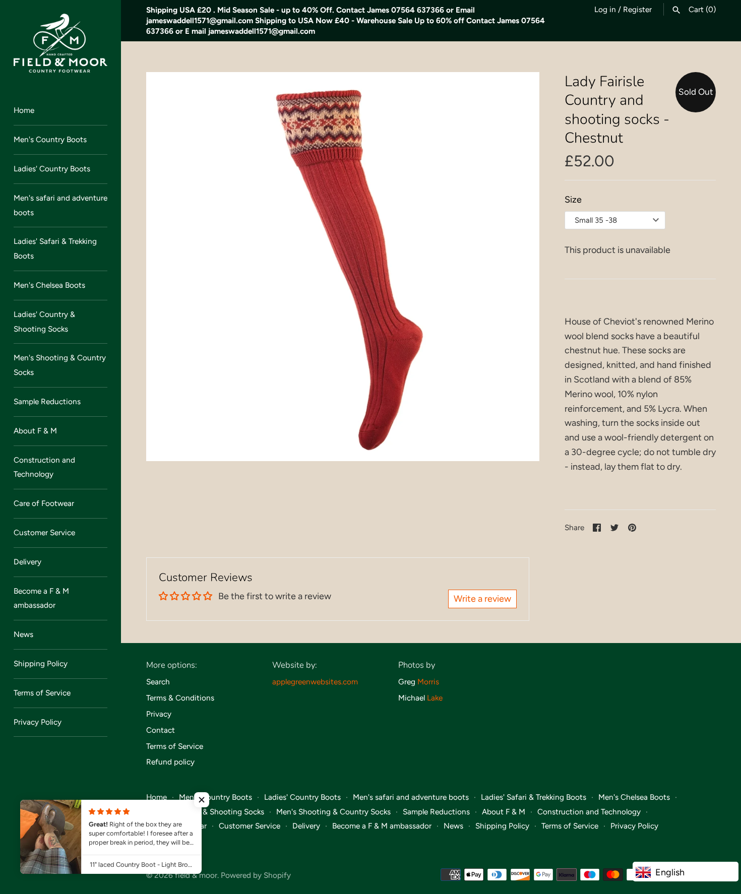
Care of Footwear (44, 503)
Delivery (27, 561)
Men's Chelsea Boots (49, 285)
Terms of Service (42, 692)
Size (573, 199)
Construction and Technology (44, 467)
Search (158, 681)
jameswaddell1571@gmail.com (199, 20)
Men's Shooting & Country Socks (60, 365)
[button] (201, 799)
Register (637, 9)
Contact (160, 730)
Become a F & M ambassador (41, 598)
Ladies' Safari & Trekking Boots (55, 248)
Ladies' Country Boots (52, 168)
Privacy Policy (37, 722)
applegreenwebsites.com (315, 681)
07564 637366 (417, 10)
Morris (428, 681)
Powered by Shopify (256, 875)
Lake (435, 698)
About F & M (35, 430)
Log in (605, 9)
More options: (171, 665)
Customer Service (44, 532)
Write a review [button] (482, 598)
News (23, 634)
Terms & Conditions (180, 698)
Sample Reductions (47, 401)
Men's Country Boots (50, 139)
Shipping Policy (41, 663)
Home (24, 110)
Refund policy (170, 762)
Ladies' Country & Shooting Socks (44, 321)
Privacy (158, 714)
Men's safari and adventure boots (60, 205)
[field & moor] (60, 43)
